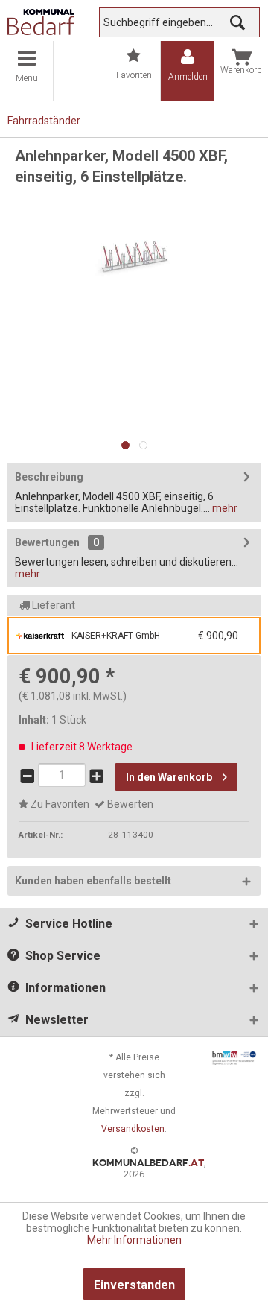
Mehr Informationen (134, 1240)
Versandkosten (133, 1129)
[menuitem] (27, 71)
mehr (223, 508)
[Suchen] (237, 22)
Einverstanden (134, 1285)
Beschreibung (49, 477)
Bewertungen (47, 542)
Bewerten (129, 804)
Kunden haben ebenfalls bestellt (93, 881)
